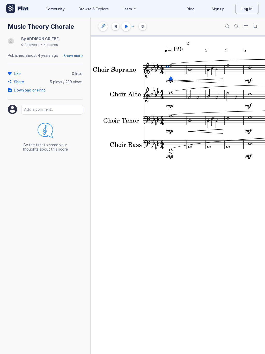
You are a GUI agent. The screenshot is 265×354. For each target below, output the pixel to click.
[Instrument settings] (103, 26)
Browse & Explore (94, 9)
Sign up (218, 9)
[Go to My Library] (17, 9)
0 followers (30, 45)
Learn (127, 9)
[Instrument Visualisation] (142, 26)
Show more (73, 55)
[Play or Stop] (126, 26)
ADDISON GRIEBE (43, 39)
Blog (191, 9)
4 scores (50, 45)
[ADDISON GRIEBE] (11, 41)
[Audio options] (133, 26)
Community (55, 9)
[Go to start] (115, 26)
